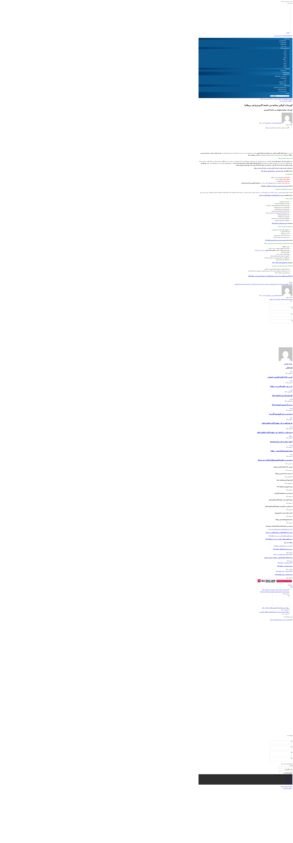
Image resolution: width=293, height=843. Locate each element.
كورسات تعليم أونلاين (273, 284)
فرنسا (285, 63)
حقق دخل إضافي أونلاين (283, 8)
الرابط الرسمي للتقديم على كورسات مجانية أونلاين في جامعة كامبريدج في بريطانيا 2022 (270, 276)
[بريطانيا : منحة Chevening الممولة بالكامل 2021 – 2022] (281, 605)
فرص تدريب (283, 46)
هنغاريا (284, 66)
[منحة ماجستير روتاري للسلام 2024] (284, 571)
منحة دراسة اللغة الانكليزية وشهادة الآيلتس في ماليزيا (271, 195)
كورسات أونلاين (282, 83)
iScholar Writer (278, 123)
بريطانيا (284, 59)
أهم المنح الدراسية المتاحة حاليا (282, 395)
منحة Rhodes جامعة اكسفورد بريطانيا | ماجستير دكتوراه (278, 557)
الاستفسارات (283, 78)
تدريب (288, 100)
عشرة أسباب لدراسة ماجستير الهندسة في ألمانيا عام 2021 (274, 591)
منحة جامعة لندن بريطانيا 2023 (284, 566)
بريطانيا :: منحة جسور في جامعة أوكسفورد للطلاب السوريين (274, 612)
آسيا (285, 50)
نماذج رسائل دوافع (282, 89)
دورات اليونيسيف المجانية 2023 (282, 405)
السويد (284, 64)
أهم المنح (287, 68)
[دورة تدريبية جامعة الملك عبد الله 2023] (283, 545)
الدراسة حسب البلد (285, 48)
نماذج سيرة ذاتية (282, 91)
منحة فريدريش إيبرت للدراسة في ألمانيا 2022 (275, 240)
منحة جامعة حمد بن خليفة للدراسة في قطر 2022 (272, 171)
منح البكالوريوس (282, 40)
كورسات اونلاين (282, 284)
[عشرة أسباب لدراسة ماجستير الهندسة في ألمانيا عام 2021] (275, 589)
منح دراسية (286, 38)
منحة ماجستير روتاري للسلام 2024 (283, 574)
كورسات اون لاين (283, 100)
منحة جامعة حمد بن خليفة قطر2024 (281, 15)
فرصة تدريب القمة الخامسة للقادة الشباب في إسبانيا (275, 460)
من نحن (287, 93)
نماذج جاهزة (286, 85)
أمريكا (285, 53)
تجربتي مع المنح (282, 81)
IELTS (290, 284)
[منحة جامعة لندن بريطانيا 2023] (285, 562)
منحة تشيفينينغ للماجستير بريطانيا (281, 451)
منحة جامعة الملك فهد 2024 (283, 13)
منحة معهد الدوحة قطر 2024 (283, 17)
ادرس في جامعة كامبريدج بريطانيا (281, 21)
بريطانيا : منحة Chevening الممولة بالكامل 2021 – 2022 (275, 608)
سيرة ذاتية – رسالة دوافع (280, 76)
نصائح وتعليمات (286, 72)
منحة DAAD (283, 70)
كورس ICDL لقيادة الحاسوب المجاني (281, 10)
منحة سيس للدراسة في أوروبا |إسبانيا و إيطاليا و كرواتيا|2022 (274, 186)
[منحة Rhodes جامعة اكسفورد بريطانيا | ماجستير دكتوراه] (282, 554)
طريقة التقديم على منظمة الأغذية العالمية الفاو (277, 423)
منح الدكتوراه (283, 44)
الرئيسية (290, 99)
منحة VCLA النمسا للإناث (283, 23)
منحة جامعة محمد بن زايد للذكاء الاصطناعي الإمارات (277, 19)
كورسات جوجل (264, 284)
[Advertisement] (268, 140)
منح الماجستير (283, 42)
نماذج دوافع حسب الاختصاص (280, 87)
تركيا (285, 61)
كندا (285, 55)
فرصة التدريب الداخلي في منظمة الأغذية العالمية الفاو (274, 432)
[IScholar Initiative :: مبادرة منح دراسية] (283, 35)
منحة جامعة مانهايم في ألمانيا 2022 (279, 223)
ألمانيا (285, 57)
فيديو (285, 79)
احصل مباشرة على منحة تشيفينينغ (281, 442)
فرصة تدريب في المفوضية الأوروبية (280, 414)
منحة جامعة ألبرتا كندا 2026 (283, 6)
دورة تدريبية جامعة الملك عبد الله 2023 (282, 549)
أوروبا (285, 51)
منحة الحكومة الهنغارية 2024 (283, 12)
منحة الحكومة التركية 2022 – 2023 (279, 262)
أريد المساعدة (286, 74)
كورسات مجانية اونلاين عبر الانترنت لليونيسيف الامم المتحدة (247, 284)
